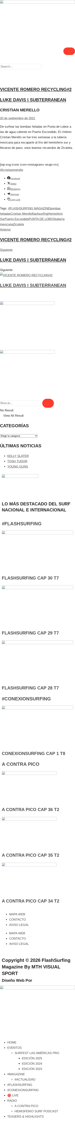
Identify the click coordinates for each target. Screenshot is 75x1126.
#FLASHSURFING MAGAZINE (29, 208)
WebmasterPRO (48, 980)
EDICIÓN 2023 (32, 1069)
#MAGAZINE (16, 1074)
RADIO (12, 1100)
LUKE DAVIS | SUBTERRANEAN (33, 285)
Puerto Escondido (17, 219)
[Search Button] (48, 403)
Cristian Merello (21, 213)
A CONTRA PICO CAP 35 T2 (30, 855)
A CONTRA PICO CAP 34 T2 (30, 900)
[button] (37, 61)
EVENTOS (14, 1047)
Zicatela (18, 224)
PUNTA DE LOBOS (42, 219)
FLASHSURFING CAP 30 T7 (30, 578)
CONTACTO (17, 919)
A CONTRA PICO (20, 764)
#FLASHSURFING (22, 523)
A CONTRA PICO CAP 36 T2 (30, 809)
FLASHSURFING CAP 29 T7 (30, 632)
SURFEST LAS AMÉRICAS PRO (37, 1053)
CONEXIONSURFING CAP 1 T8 (33, 753)
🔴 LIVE (13, 1095)
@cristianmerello (11, 170)
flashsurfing (40, 213)
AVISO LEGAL (19, 925)
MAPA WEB (17, 914)
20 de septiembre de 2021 (17, 118)
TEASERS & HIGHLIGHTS (25, 1116)
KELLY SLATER (18, 456)
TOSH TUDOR (17, 461)
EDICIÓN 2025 (32, 1058)
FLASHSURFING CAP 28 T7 (30, 687)
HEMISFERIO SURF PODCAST (36, 1111)
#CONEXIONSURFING (26, 698)
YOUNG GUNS (17, 466)
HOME (11, 1042)
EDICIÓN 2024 (32, 1063)
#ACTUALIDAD (25, 1079)
